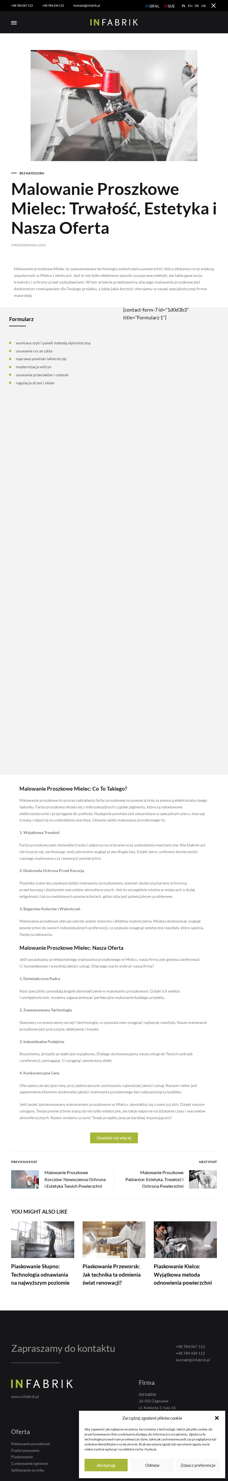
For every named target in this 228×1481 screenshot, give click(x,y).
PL (184, 6)
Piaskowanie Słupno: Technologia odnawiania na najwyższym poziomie (40, 1274)
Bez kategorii (31, 173)
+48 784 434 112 (53, 5)
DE (197, 6)
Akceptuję (106, 1465)
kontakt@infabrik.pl (86, 5)
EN (190, 6)
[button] (217, 1418)
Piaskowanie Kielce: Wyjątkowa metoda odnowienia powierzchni (183, 1274)
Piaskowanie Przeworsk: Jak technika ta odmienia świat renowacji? (112, 1274)
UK (203, 6)
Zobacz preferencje (197, 1465)
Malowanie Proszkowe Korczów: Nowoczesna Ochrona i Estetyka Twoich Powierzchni (75, 1179)
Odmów (152, 1465)
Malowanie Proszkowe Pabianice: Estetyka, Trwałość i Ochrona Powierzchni (154, 1179)
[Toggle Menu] (14, 23)
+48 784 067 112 (22, 5)
